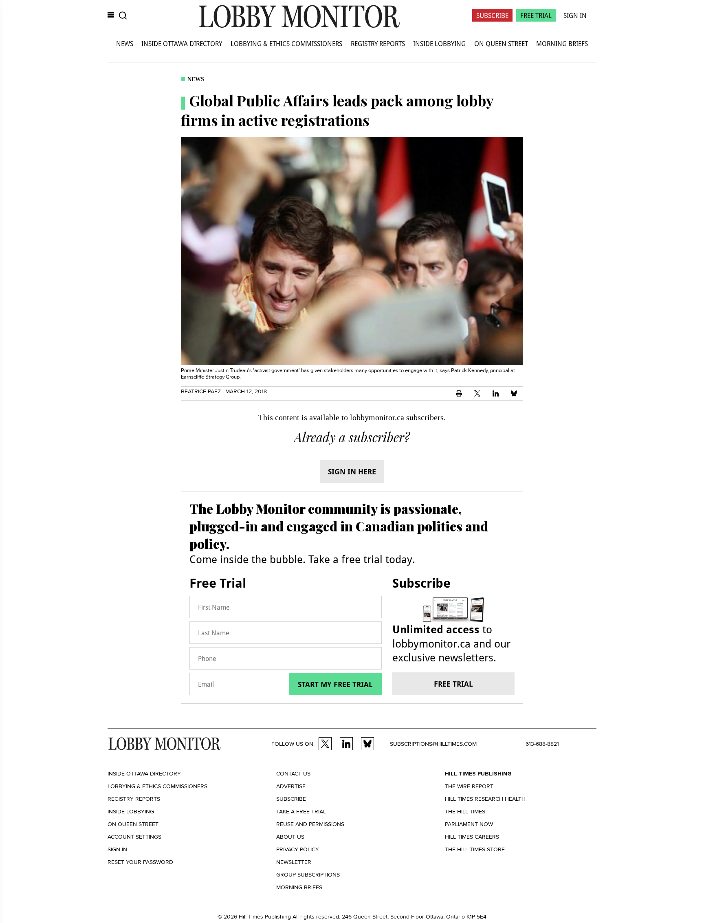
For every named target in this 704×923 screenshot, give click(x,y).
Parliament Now (469, 824)
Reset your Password (140, 862)
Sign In (575, 15)
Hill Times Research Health (485, 798)
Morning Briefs (562, 43)
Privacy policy (297, 849)
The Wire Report (469, 786)
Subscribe (492, 15)
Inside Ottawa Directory (181, 43)
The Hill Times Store (475, 849)
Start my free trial (335, 684)
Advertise (291, 786)
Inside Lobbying (439, 43)
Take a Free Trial (301, 811)
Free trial (453, 684)
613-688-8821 (542, 743)
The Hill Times (465, 811)
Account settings (134, 836)
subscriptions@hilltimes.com (433, 743)
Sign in (117, 849)
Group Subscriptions (308, 874)
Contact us (293, 773)
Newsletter (293, 862)
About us (290, 836)
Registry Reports (378, 43)
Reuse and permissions (310, 824)
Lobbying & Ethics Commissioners (286, 43)
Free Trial (536, 15)
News (124, 43)
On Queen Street (501, 43)
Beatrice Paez (201, 391)
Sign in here (352, 471)
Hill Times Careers (472, 836)
